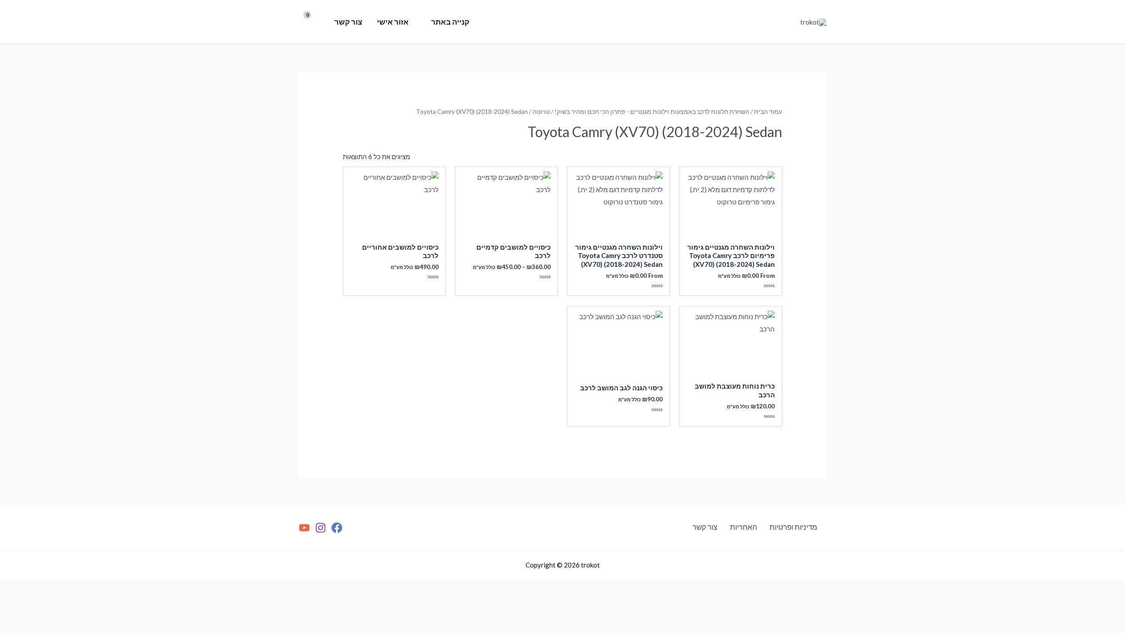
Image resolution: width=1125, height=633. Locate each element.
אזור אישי (393, 21)
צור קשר (348, 21)
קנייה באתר (450, 21)
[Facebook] (336, 527)
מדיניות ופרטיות (793, 526)
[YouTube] (304, 527)
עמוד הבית (768, 111)
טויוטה (541, 111)
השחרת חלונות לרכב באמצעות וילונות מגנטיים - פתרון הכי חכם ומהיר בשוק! (652, 111)
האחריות (743, 526)
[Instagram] (320, 527)
